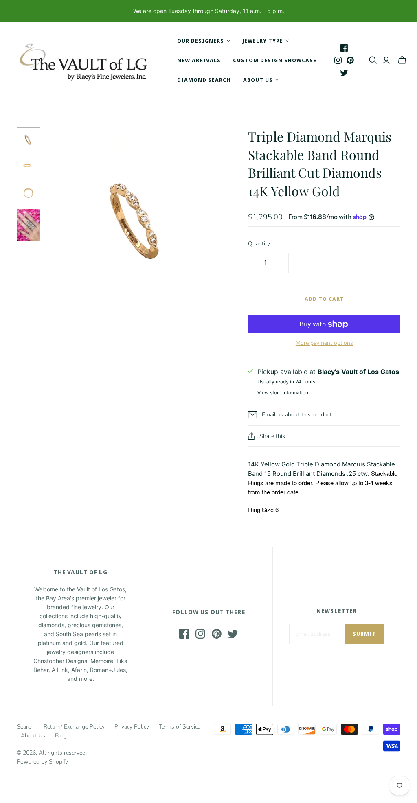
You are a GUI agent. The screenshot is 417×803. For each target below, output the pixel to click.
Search (25, 727)
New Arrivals (199, 60)
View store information (282, 392)
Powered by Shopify (42, 762)
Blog (61, 736)
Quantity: (259, 243)
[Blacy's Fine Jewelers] (87, 60)
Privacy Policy (131, 727)
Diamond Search (204, 79)
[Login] (386, 60)
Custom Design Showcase (274, 60)
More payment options (324, 343)
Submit (364, 633)
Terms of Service (179, 727)
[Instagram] (338, 60)
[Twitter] (344, 72)
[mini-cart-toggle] (402, 60)
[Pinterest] (350, 60)
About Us (33, 736)
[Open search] (373, 60)
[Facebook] (344, 48)
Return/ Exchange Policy (74, 727)
